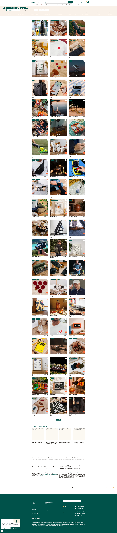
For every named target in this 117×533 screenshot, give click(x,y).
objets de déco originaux (71, 524)
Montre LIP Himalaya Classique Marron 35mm (54, 296)
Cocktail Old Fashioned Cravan (73, 394)
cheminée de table (35, 524)
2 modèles (70, 58)
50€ (44, 460)
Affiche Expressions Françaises (73, 256)
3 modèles (70, 97)
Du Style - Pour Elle (34, 504)
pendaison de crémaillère (34, 525)
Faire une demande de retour (80, 508)
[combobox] (12, 9)
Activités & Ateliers (75, 4)
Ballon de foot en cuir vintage (73, 216)
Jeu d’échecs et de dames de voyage (54, 415)
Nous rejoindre (47, 503)
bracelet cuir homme (59, 524)
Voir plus (58, 419)
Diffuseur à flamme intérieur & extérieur (73, 415)
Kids (79, 4)
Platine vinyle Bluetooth (72, 315)
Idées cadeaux (52, 4)
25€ (43, 460)
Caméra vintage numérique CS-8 (36, 256)
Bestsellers (47, 4)
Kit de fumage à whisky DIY (54, 176)
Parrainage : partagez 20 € (48, 510)
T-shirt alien (51, 335)
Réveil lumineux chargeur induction (55, 136)
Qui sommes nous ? (47, 501)
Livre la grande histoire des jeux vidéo (37, 315)
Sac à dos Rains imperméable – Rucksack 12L (54, 257)
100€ (49, 460)
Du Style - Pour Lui (34, 503)
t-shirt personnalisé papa (47, 524)
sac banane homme (65, 524)
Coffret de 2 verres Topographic (73, 116)
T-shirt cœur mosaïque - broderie (54, 56)
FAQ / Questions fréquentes (80, 506)
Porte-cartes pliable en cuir (72, 374)
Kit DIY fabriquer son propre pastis (37, 56)
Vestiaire (65, 4)
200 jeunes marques (50, 522)
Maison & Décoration (69, 4)
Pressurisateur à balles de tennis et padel (37, 156)
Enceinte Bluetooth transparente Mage (53, 395)
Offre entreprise (47, 504)
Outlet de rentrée (38, 4)
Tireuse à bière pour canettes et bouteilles (36, 37)
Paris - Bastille (81, 522)
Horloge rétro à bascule (72, 335)
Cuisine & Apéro (61, 4)
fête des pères (41, 475)
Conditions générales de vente (49, 502)
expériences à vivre (34, 522)
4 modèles (33, 97)
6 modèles (51, 156)
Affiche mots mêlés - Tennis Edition (54, 217)
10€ (41, 460)
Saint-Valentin (35, 468)
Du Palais (33, 502)
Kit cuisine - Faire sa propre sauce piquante (36, 117)
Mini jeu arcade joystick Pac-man (73, 176)
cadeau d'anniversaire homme (46, 474)
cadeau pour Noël (54, 474)
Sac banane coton (34, 176)
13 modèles (33, 415)
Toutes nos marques (34, 509)
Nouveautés (44, 4)
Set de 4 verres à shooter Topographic (55, 374)
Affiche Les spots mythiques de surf (36, 375)
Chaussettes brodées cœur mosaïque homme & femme (54, 196)
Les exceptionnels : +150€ (35, 513)
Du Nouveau (33, 501)
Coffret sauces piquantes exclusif (35, 395)
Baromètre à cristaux (35, 335)
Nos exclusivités (56, 4)
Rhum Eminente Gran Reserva (54, 315)
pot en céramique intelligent (41, 524)
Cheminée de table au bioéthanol (55, 116)
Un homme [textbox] (11, 10)
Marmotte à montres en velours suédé (73, 57)
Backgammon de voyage (35, 136)
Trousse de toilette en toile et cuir (36, 217)
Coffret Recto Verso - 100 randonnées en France (74, 136)
